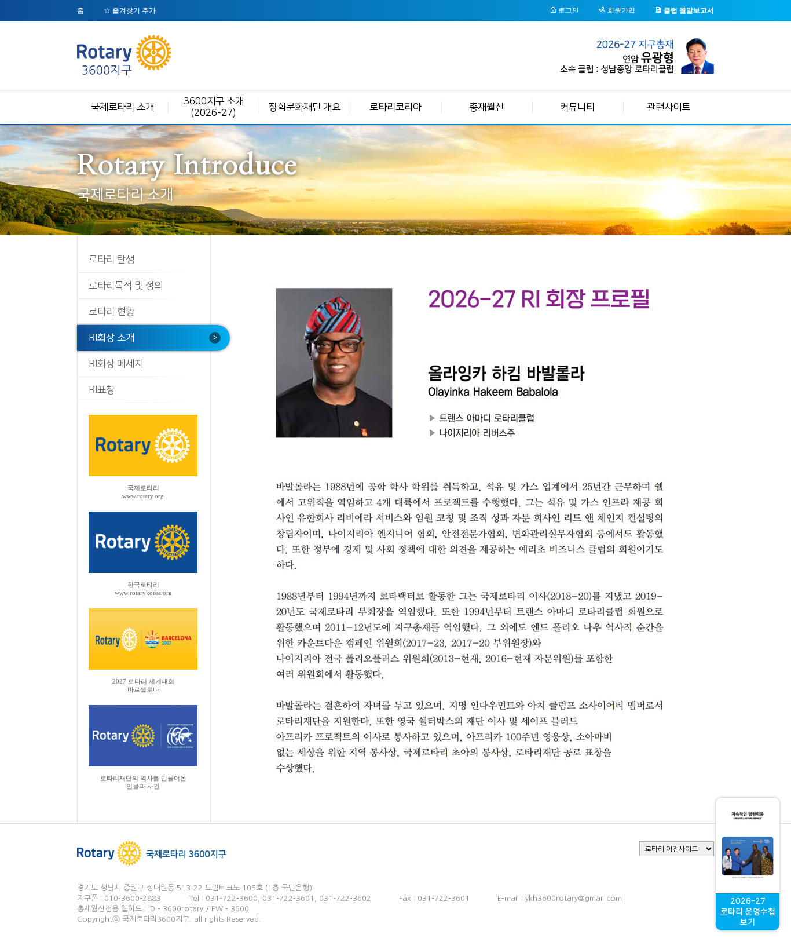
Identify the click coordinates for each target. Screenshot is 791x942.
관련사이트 (668, 107)
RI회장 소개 (111, 338)
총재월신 (486, 107)
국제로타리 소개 (122, 107)
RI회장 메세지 (116, 364)
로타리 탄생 (111, 259)
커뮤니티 (577, 107)
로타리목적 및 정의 (126, 285)
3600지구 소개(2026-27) (214, 107)
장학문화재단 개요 (304, 107)
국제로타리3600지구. (157, 919)
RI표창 (102, 390)
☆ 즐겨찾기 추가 (130, 10)
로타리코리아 (395, 107)
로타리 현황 (111, 311)
